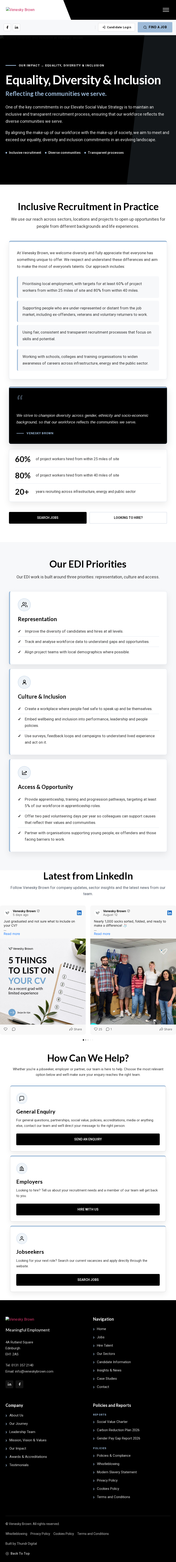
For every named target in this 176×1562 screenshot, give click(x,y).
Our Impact (17, 1448)
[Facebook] (7, 27)
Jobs (100, 1337)
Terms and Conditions (113, 1497)
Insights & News (109, 1370)
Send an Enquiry (88, 1139)
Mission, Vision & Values (28, 1440)
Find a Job (158, 27)
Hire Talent (105, 1345)
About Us (16, 1415)
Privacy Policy (107, 1480)
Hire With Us (88, 1209)
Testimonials (19, 1465)
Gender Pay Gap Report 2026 (118, 1438)
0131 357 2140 (22, 1365)
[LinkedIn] (16, 27)
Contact (103, 1387)
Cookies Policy (108, 1489)
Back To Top (20, 1553)
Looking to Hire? (128, 518)
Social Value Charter (112, 1422)
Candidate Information (114, 1362)
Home (101, 1329)
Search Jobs (47, 518)
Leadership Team (22, 1432)
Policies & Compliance (114, 1455)
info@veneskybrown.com (34, 1371)
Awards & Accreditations (28, 1457)
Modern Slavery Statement (117, 1472)
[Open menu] (166, 10)
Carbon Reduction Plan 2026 (118, 1430)
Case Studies (107, 1378)
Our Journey (18, 1424)
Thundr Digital (27, 1543)
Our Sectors (106, 1354)
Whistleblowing (108, 1464)
